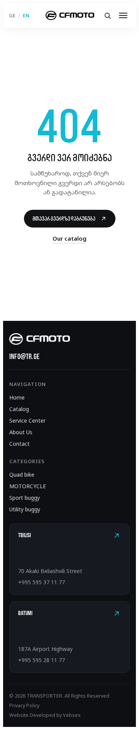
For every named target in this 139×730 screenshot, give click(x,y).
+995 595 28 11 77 (41, 660)
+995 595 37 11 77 (41, 582)
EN (26, 15)
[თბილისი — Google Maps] (116, 535)
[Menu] (123, 15)
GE (12, 15)
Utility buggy (24, 509)
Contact (19, 443)
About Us (20, 432)
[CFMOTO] (70, 15)
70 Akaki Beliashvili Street (50, 571)
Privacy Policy (24, 705)
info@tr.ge (24, 356)
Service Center (27, 420)
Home (17, 397)
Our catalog (69, 238)
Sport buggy (24, 497)
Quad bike (21, 474)
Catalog (19, 409)
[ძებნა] (107, 15)
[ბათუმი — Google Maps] (116, 613)
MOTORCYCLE (27, 486)
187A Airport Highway (45, 648)
